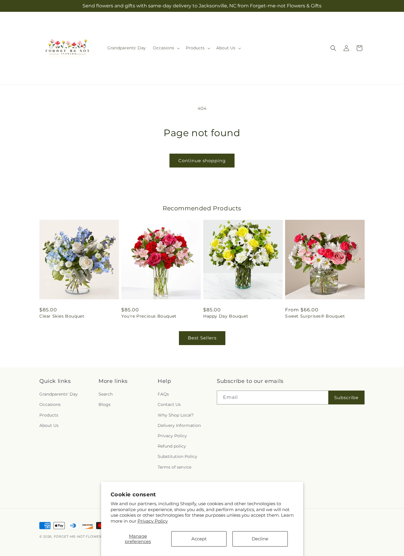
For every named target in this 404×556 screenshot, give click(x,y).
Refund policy (172, 446)
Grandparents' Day (58, 394)
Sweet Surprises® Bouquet (315, 316)
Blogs (104, 404)
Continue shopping (202, 160)
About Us (49, 425)
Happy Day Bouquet (225, 316)
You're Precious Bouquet (149, 316)
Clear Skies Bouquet (61, 316)
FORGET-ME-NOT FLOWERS (79, 536)
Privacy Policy (153, 521)
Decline (260, 539)
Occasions (50, 404)
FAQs (163, 394)
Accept (199, 539)
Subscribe (346, 397)
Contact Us (169, 404)
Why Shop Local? (176, 415)
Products (48, 415)
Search (105, 394)
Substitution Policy (177, 456)
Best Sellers (202, 338)
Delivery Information (179, 425)
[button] (165, 48)
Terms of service (174, 467)
